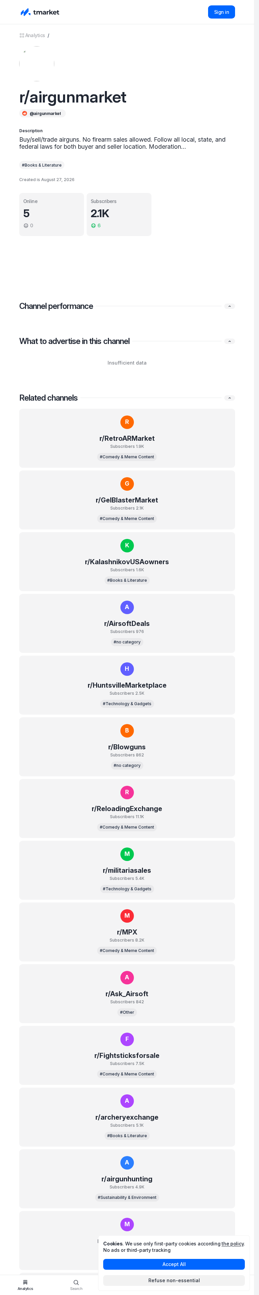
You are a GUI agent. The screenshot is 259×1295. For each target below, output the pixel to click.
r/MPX (127, 932)
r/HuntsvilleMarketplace (127, 685)
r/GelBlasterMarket (127, 500)
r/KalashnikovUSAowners (127, 562)
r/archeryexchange (127, 1117)
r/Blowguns (127, 747)
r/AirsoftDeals (127, 624)
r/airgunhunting (127, 1179)
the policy (232, 1243)
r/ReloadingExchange (127, 809)
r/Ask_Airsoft (127, 994)
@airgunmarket (45, 113)
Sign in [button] (221, 12)
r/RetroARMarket (127, 438)
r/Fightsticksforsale (127, 1056)
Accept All (174, 1264)
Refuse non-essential (174, 1280)
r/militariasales (127, 870)
